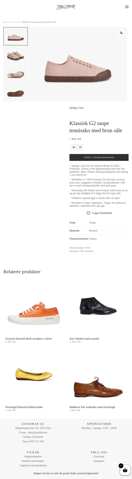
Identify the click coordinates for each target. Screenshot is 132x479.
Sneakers (17, 22)
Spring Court (76, 107)
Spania (93, 238)
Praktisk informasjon (33, 460)
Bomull (93, 230)
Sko (10, 22)
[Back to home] (66, 7)
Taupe (92, 222)
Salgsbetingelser (33, 456)
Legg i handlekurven (99, 157)
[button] (127, 7)
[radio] (73, 147)
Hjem (5, 22)
